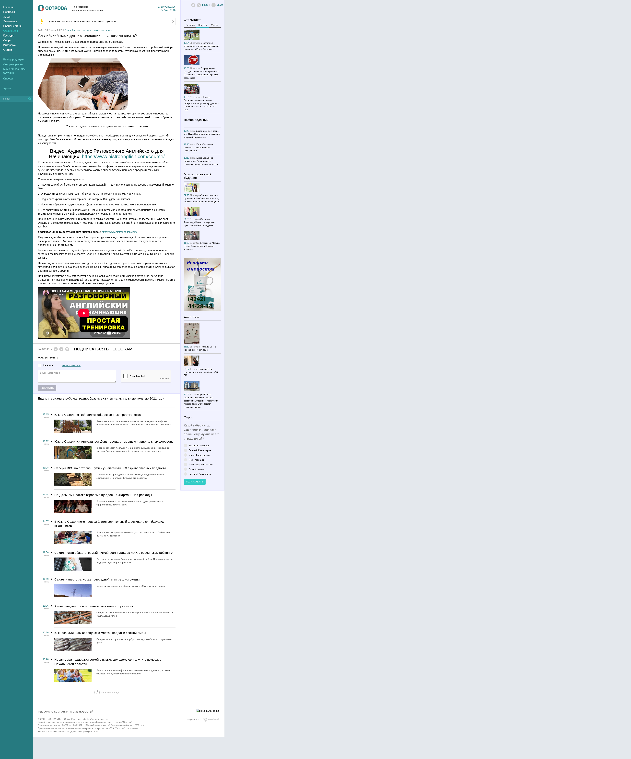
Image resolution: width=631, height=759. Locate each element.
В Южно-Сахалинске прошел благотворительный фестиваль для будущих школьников (109, 524)
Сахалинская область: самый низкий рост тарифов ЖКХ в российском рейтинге (113, 552)
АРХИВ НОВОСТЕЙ (81, 711)
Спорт (7, 40)
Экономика (10, 21)
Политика (9, 12)
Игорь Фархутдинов (199, 455)
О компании (60, 711)
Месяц (215, 25)
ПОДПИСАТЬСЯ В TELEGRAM (103, 349)
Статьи (7, 49)
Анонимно (48, 365)
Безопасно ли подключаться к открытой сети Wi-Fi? (201, 372)
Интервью (9, 45)
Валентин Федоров (199, 445)
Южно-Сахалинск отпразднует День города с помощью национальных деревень (114, 441)
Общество (9, 30)
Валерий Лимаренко (200, 474)
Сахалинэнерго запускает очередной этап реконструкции (97, 579)
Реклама (44, 711)
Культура (8, 35)
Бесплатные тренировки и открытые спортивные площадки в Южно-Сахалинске (201, 46)
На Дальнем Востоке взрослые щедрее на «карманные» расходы (103, 495)
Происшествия (12, 26)
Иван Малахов (196, 459)
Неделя (202, 25)
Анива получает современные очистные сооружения (93, 606)
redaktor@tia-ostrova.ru (93, 719)
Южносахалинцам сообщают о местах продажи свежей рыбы (100, 633)
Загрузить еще (109, 692)
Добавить (47, 388)
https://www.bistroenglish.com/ (119, 232)
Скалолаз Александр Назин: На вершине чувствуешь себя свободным (199, 222)
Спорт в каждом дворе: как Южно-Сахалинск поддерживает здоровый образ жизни (202, 134)
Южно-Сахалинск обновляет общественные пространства (97, 414)
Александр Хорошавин (201, 464)
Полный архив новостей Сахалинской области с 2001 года (115, 725)
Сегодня (190, 25)
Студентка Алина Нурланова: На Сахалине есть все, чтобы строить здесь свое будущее (201, 198)
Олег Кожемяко (197, 469)
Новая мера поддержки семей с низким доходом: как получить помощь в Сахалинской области (107, 662)
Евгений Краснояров (200, 450)
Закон (7, 16)
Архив (7, 88)
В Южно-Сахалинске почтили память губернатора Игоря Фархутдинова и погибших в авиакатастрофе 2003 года (201, 103)
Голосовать (194, 481)
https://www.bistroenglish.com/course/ (123, 156)
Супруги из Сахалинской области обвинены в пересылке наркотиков (82, 21)
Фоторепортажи (13, 64)
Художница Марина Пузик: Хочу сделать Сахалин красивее (202, 246)
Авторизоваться (71, 365)
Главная (8, 7)
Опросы (8, 78)
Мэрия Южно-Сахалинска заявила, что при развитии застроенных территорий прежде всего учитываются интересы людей (201, 400)
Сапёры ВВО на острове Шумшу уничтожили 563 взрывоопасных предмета (110, 468)
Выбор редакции (13, 59)
